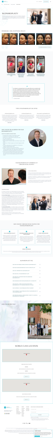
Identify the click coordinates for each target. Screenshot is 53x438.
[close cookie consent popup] (51, 430)
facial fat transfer (14, 204)
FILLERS (23, 409)
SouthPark (27, 409)
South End (27, 410)
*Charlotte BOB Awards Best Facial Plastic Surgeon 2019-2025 (26, 433)
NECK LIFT (17, 409)
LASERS (23, 411)
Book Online (46, 1)
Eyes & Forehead (13, 4)
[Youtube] (26, 423)
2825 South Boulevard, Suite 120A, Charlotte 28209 (26, 396)
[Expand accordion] (39, 264)
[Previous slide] (3, 47)
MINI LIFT (17, 410)
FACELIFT (17, 408)
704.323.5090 (40, 1)
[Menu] (50, 1)
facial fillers (9, 204)
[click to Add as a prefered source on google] (9, 413)
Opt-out (41, 436)
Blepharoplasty (18, 412)
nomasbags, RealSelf (17, 98)
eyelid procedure (10, 196)
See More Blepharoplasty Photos (45, 47)
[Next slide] (6, 47)
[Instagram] (24, 423)
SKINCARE (23, 410)
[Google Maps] (29, 423)
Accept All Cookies (37, 436)
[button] (26, 355)
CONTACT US (26, 376)
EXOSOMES (23, 408)
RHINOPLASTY (18, 411)
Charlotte (27, 408)
